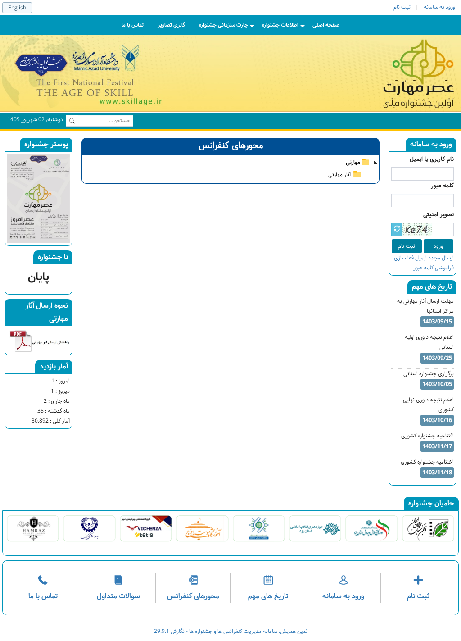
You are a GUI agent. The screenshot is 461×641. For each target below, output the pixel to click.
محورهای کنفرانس (193, 596)
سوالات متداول (118, 596)
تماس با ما (43, 596)
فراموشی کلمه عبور (433, 268)
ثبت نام (402, 7)
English (17, 8)
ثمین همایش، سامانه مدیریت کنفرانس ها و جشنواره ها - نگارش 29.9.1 (230, 631)
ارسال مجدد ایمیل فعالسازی (424, 258)
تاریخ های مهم (268, 596)
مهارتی (353, 161)
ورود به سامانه (439, 7)
